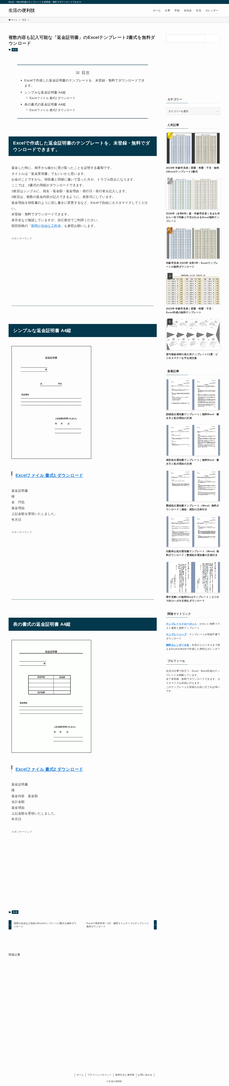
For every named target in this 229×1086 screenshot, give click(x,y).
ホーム (80, 1074)
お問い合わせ (145, 1074)
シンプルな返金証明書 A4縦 (45, 92)
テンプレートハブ (176, 634)
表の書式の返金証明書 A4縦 (45, 104)
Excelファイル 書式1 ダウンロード (52, 98)
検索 (213, 38)
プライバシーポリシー (99, 1074)
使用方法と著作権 (124, 1074)
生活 (15, 50)
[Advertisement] (82, 273)
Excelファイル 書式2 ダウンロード (52, 110)
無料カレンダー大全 (177, 644)
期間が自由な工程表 (46, 226)
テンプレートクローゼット (181, 623)
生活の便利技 (22, 10)
